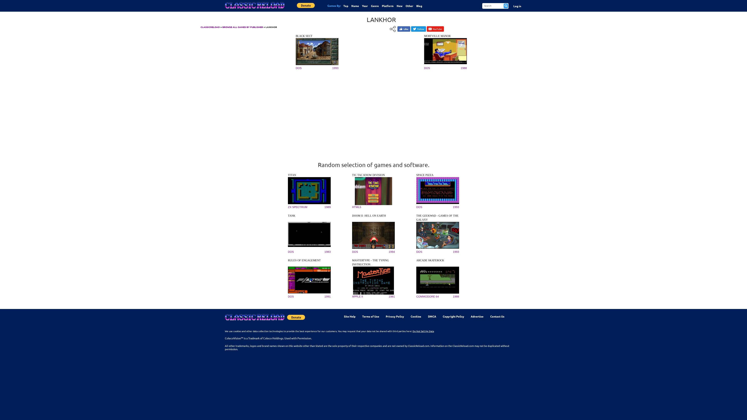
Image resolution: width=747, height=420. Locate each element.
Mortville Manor (437, 36)
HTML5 (356, 207)
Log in (517, 6)
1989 (327, 207)
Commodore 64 (427, 296)
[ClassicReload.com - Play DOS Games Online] (254, 9)
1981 (392, 296)
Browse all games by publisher (242, 27)
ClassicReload (210, 27)
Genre (375, 6)
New (399, 6)
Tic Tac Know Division (368, 175)
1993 (335, 68)
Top (345, 6)
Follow (420, 29)
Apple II (357, 296)
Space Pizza (424, 175)
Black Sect (304, 36)
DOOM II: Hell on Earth (369, 215)
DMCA (432, 316)
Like (406, 29)
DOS (299, 68)
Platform (388, 6)
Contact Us (497, 316)
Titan (292, 175)
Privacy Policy (395, 316)
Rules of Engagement (304, 260)
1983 (327, 251)
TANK (291, 215)
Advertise (477, 316)
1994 (392, 251)
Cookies (416, 316)
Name (355, 6)
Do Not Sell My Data (423, 331)
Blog (419, 6)
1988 (464, 68)
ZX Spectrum (297, 207)
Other (409, 6)
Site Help (349, 316)
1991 (327, 296)
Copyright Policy (453, 316)
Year (365, 6)
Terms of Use (370, 316)
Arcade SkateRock (430, 260)
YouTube (437, 29)
